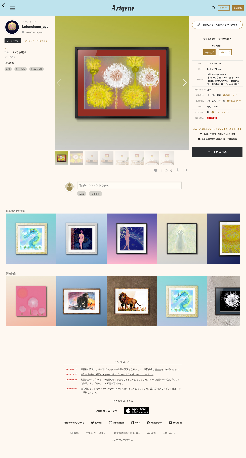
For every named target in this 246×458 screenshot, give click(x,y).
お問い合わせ (169, 433)
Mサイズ (225, 52)
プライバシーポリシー (97, 433)
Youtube (177, 422)
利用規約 (74, 433)
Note (137, 422)
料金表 (158, 369)
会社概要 (151, 433)
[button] (185, 83)
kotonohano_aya (35, 26)
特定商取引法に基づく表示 (127, 433)
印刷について (231, 95)
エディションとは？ (222, 112)
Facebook (156, 422)
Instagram (118, 422)
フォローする (13, 40)
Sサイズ (209, 52)
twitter (98, 422)
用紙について (235, 100)
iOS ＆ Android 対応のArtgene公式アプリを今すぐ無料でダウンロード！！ (117, 374)
